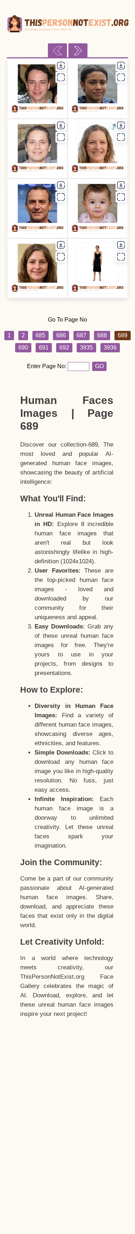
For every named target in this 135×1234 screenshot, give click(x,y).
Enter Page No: (47, 366)
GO (99, 366)
